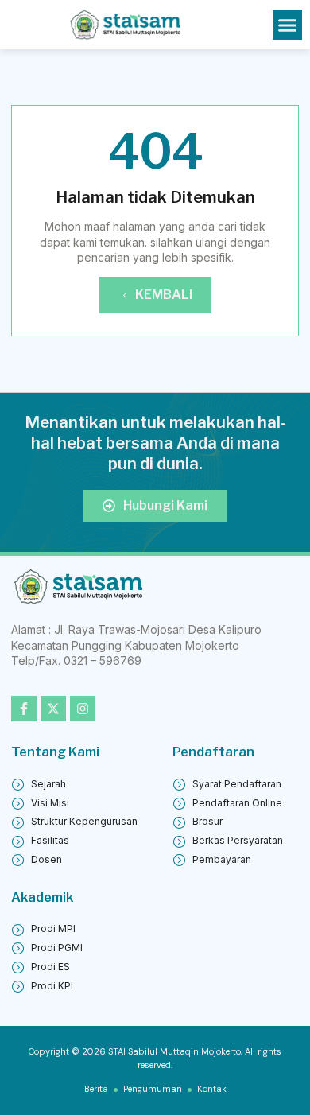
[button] (288, 25)
